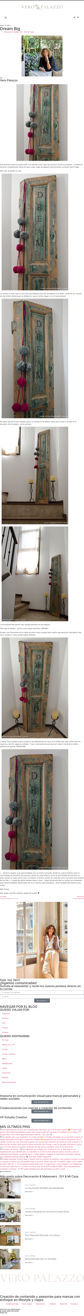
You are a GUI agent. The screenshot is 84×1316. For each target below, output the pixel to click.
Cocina (4, 1049)
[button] (5, 17)
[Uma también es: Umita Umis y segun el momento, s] (37, 1288)
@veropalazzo (5, 1171)
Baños (4, 1059)
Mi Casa (30, 32)
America (5, 1018)
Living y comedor (9, 1054)
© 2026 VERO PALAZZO (9, 1311)
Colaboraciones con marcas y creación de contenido (36, 1108)
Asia (3, 1023)
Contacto (74, 1304)
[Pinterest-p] (78, 17)
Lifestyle (52, 1304)
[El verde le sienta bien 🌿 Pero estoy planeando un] (47, 1288)
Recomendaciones (9, 1082)
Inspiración (6, 1073)
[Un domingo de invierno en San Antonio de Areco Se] (16, 1288)
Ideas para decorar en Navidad (40, 1259)
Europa (5, 1028)
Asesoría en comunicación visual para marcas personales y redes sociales (40, 1097)
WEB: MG (3, 1313)
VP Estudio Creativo (13, 1117)
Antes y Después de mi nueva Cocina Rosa (47, 1211)
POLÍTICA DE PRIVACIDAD (10, 1309)
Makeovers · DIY (20, 32)
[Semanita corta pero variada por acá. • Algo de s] (26, 1288)
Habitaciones (7, 1063)
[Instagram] (74, 17)
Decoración (8, 32)
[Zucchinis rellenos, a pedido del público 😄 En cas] (5, 1288)
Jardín (4, 1068)
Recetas (5, 1077)
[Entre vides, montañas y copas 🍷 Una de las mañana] (58, 1288)
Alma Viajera (27, 1304)
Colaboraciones (12, 1304)
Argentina (6, 1014)
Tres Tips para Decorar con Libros (42, 1235)
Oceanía (5, 1032)
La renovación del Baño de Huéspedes (44, 1188)
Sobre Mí (63, 1304)
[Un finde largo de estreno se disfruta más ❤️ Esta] (68, 1288)
